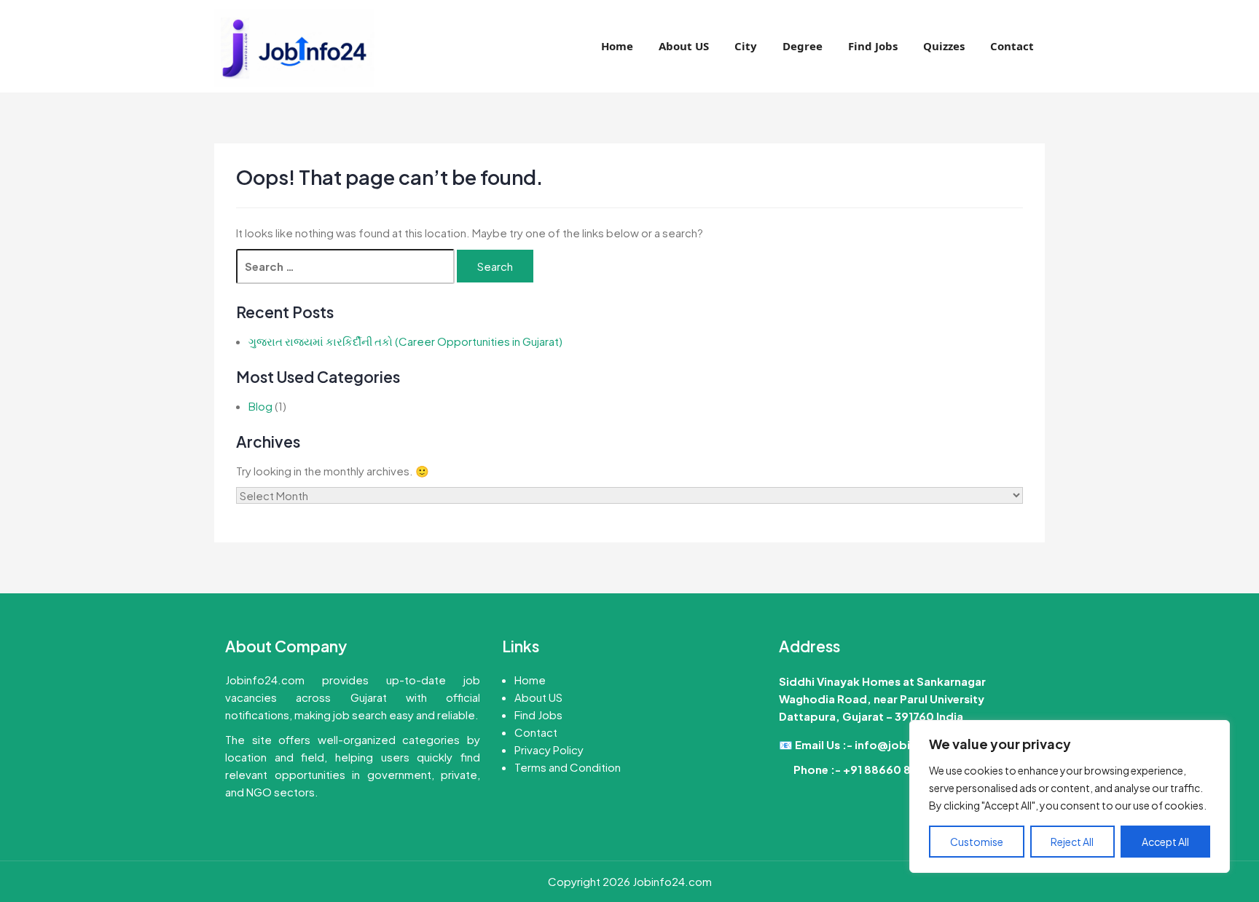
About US (684, 46)
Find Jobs (873, 46)
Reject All (1072, 841)
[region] (1069, 796)
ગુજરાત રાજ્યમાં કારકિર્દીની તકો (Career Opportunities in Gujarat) (405, 341)
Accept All (1165, 841)
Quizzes (944, 46)
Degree (803, 46)
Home (617, 46)
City (745, 46)
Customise (976, 841)
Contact (1012, 46)
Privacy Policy (549, 749)
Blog (260, 406)
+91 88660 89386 (891, 769)
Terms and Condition (567, 767)
